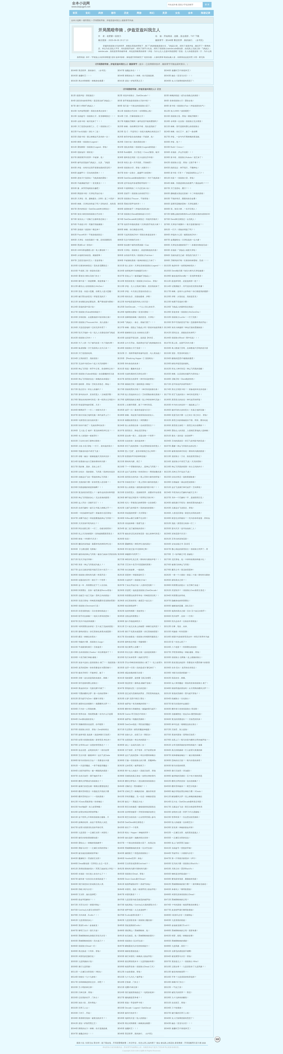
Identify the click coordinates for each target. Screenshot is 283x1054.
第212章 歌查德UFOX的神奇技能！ (132, 456)
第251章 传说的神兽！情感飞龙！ (131, 523)
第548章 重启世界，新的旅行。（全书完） (89, 70)
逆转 (113, 57)
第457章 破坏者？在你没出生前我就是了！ (89, 879)
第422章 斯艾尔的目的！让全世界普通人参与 (136, 817)
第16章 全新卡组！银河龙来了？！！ (86, 121)
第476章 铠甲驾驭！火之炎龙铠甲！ (132, 910)
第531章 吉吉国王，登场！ (175, 1003)
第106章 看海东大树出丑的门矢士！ (86, 276)
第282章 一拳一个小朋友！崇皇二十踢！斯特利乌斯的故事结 (187, 575)
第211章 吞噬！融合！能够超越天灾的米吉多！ (91, 456)
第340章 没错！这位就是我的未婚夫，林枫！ (90, 678)
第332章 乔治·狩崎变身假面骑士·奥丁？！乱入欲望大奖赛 (140, 663)
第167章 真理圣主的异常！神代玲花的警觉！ (136, 379)
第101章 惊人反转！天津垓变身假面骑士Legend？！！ (140, 265)
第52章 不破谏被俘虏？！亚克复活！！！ (88, 183)
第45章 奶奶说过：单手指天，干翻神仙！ (181, 168)
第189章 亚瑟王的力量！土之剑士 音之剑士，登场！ (186, 415)
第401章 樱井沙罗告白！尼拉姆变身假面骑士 (136, 781)
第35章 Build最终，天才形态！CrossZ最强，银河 (138, 152)
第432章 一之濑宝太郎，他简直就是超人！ (182, 832)
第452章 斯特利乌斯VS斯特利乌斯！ (133, 869)
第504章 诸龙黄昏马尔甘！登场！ (178, 956)
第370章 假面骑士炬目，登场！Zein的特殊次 (90, 729)
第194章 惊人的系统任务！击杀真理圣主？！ (136, 425)
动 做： (159, 36)
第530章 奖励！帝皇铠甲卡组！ (130, 1003)
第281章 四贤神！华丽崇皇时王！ (131, 575)
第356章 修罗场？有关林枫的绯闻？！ (133, 704)
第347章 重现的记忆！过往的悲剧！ (132, 688)
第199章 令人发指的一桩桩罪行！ (85, 436)
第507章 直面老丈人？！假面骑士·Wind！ (181, 961)
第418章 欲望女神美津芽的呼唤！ (85, 812)
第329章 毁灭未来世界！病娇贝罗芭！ (133, 657)
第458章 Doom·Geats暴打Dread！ (132, 879)
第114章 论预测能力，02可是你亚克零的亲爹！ (184, 286)
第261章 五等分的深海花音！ (176, 539)
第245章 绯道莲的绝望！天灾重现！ (132, 513)
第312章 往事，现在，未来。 (176, 626)
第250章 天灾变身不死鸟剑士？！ (85, 523)
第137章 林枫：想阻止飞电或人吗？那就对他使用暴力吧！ (140, 328)
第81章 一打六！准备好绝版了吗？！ (179, 229)
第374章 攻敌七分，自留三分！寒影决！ (134, 735)
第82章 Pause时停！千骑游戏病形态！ (87, 235)
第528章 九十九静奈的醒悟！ (176, 997)
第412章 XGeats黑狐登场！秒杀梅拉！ (87, 802)
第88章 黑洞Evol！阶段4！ (82, 245)
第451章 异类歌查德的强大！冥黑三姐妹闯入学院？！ (94, 869)
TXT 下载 (195, 36)
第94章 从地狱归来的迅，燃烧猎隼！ (86, 255)
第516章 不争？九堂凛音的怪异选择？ (180, 977)
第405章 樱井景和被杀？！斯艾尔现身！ (181, 786)
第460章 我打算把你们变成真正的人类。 (88, 884)
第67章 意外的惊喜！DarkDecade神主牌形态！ (91, 209)
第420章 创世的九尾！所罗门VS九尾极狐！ (182, 812)
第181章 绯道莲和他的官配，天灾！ (86, 405)
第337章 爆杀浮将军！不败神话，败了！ (88, 673)
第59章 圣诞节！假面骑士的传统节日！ (134, 193)
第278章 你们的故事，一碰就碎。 (131, 570)
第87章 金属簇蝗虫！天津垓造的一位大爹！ (182, 240)
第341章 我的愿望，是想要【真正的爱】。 (135, 678)
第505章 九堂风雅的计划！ (82, 961)
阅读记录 (205, 13)
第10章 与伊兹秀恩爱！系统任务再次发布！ (89, 111)
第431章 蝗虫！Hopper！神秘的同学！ (133, 832)
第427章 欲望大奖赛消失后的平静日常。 (88, 827)
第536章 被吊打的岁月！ (127, 1013)
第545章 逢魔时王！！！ (81, 76)
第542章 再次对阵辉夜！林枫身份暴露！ (88, 81)
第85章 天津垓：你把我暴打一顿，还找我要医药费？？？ (91, 240)
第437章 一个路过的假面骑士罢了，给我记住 (136, 843)
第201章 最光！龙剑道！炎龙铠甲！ (179, 436)
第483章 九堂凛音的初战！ (175, 920)
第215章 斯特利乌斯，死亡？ (129, 461)
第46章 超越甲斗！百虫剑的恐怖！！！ (87, 173)
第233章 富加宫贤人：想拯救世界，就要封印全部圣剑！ (139, 493)
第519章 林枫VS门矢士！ (175, 982)
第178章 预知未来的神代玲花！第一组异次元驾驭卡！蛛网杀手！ (94, 400)
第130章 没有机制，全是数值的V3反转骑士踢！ (91, 317)
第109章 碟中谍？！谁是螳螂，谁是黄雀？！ (90, 281)
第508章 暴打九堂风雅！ (81, 966)
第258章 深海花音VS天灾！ (176, 534)
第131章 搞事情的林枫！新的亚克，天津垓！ (136, 317)
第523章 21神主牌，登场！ (82, 992)
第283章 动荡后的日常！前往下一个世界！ (89, 580)
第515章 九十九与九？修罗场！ (130, 977)
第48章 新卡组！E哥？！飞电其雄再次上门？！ (184, 173)
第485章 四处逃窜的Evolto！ (129, 925)
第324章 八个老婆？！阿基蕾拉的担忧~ (181, 647)
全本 (190, 13)
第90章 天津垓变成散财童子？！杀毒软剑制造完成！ (186, 245)
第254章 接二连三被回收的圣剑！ (131, 528)
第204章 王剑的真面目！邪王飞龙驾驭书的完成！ (185, 441)
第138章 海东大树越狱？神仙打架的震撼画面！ (184, 327)
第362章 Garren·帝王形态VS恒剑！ (132, 714)
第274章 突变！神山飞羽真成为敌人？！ (88, 564)
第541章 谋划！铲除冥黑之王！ (130, 81)
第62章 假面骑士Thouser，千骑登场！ (133, 198)
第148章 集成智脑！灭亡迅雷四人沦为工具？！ (91, 348)
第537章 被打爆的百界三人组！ (177, 1013)
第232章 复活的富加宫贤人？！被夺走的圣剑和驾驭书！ (93, 493)
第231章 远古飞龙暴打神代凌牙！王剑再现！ (183, 487)
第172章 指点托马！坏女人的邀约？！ (87, 389)
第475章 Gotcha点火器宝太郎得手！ (86, 910)
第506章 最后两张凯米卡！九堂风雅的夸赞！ (136, 961)
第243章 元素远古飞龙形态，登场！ (179, 508)
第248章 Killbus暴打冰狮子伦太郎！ (132, 518)
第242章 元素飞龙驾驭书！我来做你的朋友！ (136, 508)
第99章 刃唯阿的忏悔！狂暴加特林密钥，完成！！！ (186, 260)
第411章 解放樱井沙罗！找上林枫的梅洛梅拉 (183, 796)
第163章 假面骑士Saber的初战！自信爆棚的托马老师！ (92, 374)
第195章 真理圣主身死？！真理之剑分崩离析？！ (185, 425)
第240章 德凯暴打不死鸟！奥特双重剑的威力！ (184, 503)
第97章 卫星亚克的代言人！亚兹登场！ (87, 260)
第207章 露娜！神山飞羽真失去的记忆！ (181, 446)
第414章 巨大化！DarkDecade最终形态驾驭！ (183, 802)
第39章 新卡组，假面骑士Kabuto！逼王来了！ (183, 157)
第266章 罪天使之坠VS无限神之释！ (133, 549)
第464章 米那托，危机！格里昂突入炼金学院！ (137, 889)
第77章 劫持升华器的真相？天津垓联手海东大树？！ (139, 224)
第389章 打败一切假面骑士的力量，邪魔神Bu (136, 760)
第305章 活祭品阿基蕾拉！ (128, 616)
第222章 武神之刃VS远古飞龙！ (177, 472)
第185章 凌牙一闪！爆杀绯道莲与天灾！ (134, 410)
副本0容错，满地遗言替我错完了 (130, 57)
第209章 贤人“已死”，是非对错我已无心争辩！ (137, 451)
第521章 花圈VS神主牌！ (128, 987)
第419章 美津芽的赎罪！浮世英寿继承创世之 (136, 812)
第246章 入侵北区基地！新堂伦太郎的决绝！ (183, 513)
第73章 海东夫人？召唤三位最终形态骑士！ (89, 219)
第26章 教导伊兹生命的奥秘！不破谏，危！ (136, 137)
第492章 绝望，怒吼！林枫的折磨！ (179, 936)
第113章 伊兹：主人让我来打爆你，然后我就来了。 (139, 286)
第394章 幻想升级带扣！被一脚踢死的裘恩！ (90, 771)
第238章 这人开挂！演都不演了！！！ (87, 503)
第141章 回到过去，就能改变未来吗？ (180, 333)
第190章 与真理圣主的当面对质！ (85, 420)
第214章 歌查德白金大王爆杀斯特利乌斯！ (89, 461)
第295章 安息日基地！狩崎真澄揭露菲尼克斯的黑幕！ (94, 601)
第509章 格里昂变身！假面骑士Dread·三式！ (136, 966)
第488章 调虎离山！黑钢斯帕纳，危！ (133, 930)
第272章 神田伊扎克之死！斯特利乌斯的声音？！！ (139, 559)
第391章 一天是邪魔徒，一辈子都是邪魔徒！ (90, 765)
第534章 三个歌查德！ (173, 1008)
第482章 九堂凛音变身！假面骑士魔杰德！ (135, 920)
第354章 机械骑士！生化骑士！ (177, 698)
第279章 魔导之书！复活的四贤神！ (179, 570)
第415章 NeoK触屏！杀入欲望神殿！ (86, 807)
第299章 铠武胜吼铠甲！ (127, 606)
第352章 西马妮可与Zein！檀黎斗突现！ (88, 698)
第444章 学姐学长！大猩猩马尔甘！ (179, 853)
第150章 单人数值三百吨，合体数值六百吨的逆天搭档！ (186, 349)
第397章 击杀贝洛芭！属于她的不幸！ (87, 776)
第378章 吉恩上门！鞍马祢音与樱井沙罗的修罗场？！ (187, 740)
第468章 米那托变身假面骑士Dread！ (180, 894)
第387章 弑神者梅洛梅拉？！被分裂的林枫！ (183, 755)
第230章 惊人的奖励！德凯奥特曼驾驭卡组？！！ (138, 487)
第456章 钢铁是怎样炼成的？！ (177, 874)
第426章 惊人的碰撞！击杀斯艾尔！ (179, 822)
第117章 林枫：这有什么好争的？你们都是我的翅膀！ (187, 291)
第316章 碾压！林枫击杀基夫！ (84, 637)
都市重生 (87, 20)
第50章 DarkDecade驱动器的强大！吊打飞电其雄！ (139, 178)
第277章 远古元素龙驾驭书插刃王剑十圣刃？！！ (92, 570)
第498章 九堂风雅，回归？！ (176, 946)
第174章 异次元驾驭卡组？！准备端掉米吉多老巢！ (186, 389)
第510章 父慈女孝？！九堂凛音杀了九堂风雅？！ (185, 966)
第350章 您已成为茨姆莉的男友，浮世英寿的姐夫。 (139, 693)
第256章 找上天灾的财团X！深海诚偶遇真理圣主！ (92, 534)
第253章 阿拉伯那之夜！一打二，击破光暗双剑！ (92, 528)
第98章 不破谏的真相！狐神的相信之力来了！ (137, 260)
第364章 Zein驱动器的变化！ (83, 719)
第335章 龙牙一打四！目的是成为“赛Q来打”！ (136, 668)
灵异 (164, 13)
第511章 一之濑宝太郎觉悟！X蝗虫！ (87, 972)
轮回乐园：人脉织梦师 (153, 57)
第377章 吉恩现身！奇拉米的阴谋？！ (133, 740)
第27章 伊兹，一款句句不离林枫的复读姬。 (182, 137)
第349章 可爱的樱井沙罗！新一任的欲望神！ (90, 693)
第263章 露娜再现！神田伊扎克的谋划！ (134, 544)
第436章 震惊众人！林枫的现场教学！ (87, 843)
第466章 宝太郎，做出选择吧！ (84, 894)
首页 (75, 13)
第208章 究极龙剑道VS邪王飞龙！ (85, 451)
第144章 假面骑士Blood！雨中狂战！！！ (181, 338)
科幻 (152, 13)
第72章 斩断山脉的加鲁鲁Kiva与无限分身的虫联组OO (187, 214)
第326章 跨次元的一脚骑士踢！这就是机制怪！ (137, 652)
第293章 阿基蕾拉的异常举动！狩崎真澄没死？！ (138, 595)
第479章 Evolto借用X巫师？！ (130, 915)
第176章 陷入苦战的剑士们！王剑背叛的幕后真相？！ (140, 394)
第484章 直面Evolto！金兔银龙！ (85, 925)
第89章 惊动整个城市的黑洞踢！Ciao (133, 245)
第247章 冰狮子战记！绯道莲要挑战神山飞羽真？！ (93, 518)
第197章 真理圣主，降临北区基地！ (132, 430)
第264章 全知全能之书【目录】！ (178, 544)
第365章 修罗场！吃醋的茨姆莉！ (131, 719)
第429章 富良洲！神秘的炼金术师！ (179, 827)
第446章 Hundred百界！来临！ (130, 858)
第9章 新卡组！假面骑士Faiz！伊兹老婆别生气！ (185, 106)
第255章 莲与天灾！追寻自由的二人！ (180, 528)
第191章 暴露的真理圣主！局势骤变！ (133, 420)
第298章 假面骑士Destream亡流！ (85, 606)
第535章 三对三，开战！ (81, 1013)
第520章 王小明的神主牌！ (82, 987)
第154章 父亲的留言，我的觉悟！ (85, 358)
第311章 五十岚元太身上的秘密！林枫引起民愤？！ (139, 626)
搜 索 (207, 4)
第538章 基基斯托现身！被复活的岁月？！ (89, 1018)
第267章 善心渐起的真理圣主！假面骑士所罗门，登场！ (186, 550)
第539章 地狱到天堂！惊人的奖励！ (132, 1018)
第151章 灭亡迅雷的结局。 (82, 353)
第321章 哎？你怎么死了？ (175, 642)
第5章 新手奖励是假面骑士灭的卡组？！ (134, 101)
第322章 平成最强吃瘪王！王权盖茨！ (87, 647)
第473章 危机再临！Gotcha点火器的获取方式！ (137, 905)
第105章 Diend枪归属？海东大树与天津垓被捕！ (184, 271)
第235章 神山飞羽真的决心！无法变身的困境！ (91, 497)
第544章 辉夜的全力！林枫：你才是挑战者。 (136, 76)
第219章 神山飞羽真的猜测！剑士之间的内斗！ (184, 467)
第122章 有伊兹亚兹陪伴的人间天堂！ (133, 302)
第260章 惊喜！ (124, 539)
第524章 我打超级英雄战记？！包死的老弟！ (136, 992)
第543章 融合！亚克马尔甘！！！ (178, 76)
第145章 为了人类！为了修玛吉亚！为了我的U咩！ (92, 343)
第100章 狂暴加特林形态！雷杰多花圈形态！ (90, 265)
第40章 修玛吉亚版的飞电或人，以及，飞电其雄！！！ (90, 163)
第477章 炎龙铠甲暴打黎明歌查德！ (179, 910)
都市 (113, 13)
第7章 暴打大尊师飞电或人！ (83, 106)
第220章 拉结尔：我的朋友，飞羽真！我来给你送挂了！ (93, 472)
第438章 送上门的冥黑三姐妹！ (177, 843)
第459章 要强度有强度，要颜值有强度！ (181, 879)
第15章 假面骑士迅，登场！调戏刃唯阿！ (181, 116)
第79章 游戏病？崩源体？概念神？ (85, 229)
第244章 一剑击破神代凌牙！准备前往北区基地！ (92, 513)
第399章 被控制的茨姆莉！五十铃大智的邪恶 (183, 776)
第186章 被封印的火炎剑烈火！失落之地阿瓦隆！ (185, 410)
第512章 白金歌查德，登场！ (129, 972)
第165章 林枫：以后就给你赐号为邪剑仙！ (182, 374)
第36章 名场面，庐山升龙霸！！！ (179, 152)
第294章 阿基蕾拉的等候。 (175, 595)
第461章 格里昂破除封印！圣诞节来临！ (134, 884)
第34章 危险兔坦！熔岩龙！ (83, 152)
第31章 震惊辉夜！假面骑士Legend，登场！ (89, 147)
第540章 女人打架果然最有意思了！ (179, 81)
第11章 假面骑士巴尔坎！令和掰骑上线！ (135, 111)
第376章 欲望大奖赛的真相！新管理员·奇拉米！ (91, 740)
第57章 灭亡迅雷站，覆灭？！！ (178, 188)
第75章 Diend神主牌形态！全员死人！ (180, 219)
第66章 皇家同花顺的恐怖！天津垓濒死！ (181, 204)
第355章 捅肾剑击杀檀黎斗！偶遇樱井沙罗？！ (91, 704)
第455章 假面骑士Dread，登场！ (131, 874)
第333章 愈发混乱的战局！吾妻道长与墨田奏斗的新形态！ (187, 663)
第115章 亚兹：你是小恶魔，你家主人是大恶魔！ (92, 291)
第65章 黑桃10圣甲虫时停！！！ (131, 204)
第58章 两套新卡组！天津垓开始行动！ (87, 193)
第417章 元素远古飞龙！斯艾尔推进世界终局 (183, 807)
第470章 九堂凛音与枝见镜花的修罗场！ (134, 899)
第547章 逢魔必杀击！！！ (128, 70)
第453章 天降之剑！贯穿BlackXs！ (179, 869)
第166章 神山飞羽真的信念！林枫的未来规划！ (91, 379)
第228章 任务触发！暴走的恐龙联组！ (180, 482)
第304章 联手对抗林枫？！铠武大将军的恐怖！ (91, 616)
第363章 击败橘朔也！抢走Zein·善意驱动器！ (183, 714)
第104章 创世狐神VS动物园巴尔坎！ (133, 271)
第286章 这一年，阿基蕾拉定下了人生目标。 (90, 585)
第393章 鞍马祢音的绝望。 (175, 765)
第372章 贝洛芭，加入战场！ (176, 729)
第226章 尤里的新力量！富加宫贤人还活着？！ (91, 482)
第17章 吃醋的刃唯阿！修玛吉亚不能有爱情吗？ (137, 121)
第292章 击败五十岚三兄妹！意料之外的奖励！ (91, 595)
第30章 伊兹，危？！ (173, 142)
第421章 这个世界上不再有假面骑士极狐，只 (90, 817)
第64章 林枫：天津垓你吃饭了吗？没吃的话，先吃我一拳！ (93, 204)
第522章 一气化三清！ (173, 987)
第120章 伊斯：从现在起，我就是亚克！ (181, 296)
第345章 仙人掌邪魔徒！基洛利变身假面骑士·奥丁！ (186, 683)
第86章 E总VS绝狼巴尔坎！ (129, 240)
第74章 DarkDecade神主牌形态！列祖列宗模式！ (138, 219)
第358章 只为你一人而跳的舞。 (84, 709)
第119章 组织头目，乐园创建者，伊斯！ (134, 296)
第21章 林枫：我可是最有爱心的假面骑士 (181, 126)
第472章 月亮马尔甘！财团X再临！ (86, 905)
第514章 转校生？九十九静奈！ (84, 977)
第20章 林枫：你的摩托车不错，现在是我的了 (137, 126)
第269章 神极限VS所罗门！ (129, 554)
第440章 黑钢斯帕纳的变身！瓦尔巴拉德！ (135, 848)
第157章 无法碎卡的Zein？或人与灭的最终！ (90, 363)
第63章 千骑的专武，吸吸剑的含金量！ (180, 198)
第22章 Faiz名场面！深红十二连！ (85, 131)
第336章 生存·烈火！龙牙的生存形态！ (180, 668)
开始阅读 (168, 36)
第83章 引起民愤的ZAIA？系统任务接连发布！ (137, 235)
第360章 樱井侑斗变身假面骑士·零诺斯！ (181, 709)
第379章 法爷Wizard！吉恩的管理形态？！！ (90, 745)
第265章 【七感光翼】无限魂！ (84, 549)
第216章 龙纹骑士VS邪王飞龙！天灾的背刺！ (183, 461)
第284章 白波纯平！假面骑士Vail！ (132, 580)
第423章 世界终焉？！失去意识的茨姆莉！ (182, 817)
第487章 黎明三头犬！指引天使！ (85, 930)
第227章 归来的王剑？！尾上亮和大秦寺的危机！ (138, 482)
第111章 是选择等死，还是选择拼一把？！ (182, 281)
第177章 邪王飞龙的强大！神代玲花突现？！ (183, 394)
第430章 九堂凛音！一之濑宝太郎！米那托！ (90, 832)
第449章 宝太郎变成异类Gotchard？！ (133, 863)
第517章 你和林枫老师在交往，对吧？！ (88, 982)
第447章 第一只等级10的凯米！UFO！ (180, 858)
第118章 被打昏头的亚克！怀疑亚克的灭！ (89, 296)
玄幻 (87, 13)
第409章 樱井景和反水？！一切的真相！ (88, 796)
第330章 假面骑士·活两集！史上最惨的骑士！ (183, 657)
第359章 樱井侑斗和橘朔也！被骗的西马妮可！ (137, 709)
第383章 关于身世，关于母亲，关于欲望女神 (136, 750)
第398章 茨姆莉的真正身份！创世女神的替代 (136, 776)
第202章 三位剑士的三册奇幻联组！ (86, 441)
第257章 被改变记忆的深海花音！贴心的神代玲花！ (139, 534)
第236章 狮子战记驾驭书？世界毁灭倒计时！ (136, 497)
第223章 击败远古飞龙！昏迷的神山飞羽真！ (90, 477)
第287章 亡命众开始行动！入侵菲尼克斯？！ (136, 585)
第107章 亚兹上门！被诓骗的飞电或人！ (134, 276)
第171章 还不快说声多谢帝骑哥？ (178, 384)
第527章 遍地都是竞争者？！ (129, 997)
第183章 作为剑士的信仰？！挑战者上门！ (182, 405)
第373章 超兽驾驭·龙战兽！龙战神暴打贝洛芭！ (91, 735)
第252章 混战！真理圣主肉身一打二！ (180, 523)
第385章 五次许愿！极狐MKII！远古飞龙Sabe (90, 755)
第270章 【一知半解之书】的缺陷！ (179, 554)
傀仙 (158, 1043)
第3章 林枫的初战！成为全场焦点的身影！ (182, 95)
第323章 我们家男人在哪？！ (129, 647)
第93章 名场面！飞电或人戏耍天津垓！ (180, 250)
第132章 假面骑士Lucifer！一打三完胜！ (181, 317)
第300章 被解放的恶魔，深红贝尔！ (179, 606)
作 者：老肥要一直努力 (109, 36)
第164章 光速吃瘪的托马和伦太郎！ (132, 374)
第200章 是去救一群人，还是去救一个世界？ (136, 436)
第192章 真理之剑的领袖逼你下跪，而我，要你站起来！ (186, 421)
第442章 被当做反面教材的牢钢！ (85, 853)
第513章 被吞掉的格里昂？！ (176, 972)
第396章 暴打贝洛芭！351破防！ (178, 771)
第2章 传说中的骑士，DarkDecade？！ (134, 95)
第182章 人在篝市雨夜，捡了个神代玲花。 (135, 405)
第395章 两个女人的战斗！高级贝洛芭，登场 (136, 771)
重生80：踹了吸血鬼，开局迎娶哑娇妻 (110, 1043)
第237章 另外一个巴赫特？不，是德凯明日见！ (184, 497)
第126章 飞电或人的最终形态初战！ (179, 307)
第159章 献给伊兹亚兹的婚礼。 (177, 363)
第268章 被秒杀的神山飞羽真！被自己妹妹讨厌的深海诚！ (94, 555)
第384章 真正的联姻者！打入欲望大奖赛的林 (183, 750)
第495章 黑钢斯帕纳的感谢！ (176, 941)
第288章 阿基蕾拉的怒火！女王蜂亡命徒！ (182, 585)
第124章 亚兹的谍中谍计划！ (83, 307)
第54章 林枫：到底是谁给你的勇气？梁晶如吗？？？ (186, 183)
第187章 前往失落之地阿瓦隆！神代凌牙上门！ (91, 415)
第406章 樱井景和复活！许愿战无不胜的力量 (90, 791)
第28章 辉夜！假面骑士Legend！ (85, 142)
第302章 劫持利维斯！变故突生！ (131, 611)
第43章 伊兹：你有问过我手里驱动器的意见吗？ (91, 168)
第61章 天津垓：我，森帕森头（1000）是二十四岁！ (93, 198)
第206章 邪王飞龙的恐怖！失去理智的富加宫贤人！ (139, 446)
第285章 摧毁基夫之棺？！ (175, 580)
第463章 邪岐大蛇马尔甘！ (82, 889)
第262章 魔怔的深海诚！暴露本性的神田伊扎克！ (92, 544)
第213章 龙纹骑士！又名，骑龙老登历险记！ (183, 456)
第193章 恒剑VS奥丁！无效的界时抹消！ (88, 425)
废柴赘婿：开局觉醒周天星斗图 (188, 1043)
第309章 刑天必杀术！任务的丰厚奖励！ (181, 621)
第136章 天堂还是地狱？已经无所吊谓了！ (89, 327)
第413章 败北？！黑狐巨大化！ (130, 802)
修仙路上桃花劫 (167, 1043)
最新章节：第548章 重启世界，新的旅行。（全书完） (180, 40)
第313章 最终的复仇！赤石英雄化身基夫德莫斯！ (92, 631)
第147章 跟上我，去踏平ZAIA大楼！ (179, 343)
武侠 (100, 13)
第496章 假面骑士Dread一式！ (84, 946)
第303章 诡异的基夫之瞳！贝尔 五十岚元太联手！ (185, 611)
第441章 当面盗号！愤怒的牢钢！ (178, 848)
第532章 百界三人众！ (80, 1008)
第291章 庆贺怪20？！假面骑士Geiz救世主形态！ (185, 590)
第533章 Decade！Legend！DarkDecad (134, 1008)
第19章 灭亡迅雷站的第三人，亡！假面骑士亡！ (91, 126)
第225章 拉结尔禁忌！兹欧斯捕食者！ (180, 477)
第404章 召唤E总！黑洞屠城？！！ (132, 786)
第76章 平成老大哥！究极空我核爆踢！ (87, 224)
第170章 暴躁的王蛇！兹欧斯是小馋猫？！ (135, 384)
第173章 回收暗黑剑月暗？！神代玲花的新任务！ (138, 389)
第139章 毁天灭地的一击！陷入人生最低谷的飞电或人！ (93, 333)
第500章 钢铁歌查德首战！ (128, 951)
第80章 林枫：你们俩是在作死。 (131, 229)
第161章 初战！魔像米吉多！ (129, 369)
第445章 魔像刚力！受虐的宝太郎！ (86, 858)
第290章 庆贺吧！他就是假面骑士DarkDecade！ (137, 590)
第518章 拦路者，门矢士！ (128, 982)
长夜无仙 (89, 1043)
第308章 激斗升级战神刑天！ (129, 621)
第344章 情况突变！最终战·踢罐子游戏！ (134, 683)
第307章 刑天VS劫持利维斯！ (83, 621)
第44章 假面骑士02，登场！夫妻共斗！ (134, 168)
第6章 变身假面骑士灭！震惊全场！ (179, 101)
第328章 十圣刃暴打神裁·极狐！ (84, 657)
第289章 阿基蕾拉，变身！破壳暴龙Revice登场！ (92, 590)
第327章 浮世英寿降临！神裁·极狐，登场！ (182, 652)
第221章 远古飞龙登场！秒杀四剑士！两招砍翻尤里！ (140, 472)
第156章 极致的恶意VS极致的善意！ (179, 358)
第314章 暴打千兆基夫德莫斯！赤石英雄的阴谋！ (138, 631)
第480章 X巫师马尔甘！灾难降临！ (179, 915)
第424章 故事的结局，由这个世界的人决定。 (90, 822)
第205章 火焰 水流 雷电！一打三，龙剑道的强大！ (92, 446)
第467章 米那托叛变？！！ (128, 894)
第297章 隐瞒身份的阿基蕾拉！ (177, 601)
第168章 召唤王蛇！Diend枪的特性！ (180, 379)
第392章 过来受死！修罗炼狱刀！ (131, 765)
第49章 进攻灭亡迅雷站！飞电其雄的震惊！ (89, 178)
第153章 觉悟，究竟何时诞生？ (177, 353)
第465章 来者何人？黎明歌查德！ (178, 889)
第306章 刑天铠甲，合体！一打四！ (179, 616)
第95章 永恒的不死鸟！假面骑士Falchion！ (135, 255)
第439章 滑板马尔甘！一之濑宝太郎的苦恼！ (90, 848)
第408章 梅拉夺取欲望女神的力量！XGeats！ (183, 791)
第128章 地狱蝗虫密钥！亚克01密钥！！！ (135, 312)
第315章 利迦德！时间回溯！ (176, 631)
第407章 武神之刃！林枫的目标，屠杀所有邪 (136, 791)
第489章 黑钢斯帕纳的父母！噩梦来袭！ (181, 930)
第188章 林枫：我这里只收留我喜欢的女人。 (136, 415)
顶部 (217, 1039)
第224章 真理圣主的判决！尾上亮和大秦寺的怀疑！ (139, 477)
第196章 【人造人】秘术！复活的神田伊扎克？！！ (93, 430)
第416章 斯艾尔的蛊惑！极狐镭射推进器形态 (136, 807)
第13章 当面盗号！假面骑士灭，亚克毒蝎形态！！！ (93, 116)
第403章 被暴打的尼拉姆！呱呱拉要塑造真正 (90, 786)
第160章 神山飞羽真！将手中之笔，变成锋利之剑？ (93, 369)
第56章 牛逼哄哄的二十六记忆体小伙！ (134, 188)
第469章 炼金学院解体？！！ (83, 899)
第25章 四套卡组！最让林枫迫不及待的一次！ (90, 137)
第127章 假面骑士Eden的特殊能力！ (86, 312)
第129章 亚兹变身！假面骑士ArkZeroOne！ (182, 312)
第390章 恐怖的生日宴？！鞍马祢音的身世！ (183, 760)
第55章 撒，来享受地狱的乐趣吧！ (85, 188)
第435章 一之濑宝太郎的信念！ (177, 838)
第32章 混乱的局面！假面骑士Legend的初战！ (137, 147)
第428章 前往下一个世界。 (128, 827)
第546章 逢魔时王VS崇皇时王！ (177, 70)
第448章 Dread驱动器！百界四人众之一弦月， (90, 863)
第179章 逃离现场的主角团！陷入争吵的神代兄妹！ (139, 400)
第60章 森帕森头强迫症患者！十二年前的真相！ (184, 193)
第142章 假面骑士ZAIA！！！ (83, 338)
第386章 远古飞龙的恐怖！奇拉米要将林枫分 (136, 755)
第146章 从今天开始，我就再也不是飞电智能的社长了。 (139, 343)
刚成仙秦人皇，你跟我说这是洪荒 (178, 57)
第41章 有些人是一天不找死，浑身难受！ (135, 162)
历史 (126, 13)
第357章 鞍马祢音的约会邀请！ (177, 704)
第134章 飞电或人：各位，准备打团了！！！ (136, 322)
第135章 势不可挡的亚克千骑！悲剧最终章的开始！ (186, 322)
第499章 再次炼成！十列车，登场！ (86, 951)
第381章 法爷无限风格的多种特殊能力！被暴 (183, 745)
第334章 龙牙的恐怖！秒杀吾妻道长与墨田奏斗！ (92, 668)
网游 (139, 13)
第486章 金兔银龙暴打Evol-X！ (177, 925)
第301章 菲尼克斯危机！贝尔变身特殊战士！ (90, 611)
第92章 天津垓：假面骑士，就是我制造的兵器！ (137, 250)
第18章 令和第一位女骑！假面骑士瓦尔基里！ (183, 121)
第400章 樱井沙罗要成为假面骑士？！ (87, 781)
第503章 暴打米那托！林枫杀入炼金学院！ (135, 956)
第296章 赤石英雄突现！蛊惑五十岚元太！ (135, 601)
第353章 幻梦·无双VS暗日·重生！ (131, 698)
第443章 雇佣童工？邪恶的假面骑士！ (133, 853)
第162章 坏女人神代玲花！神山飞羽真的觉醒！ (184, 369)
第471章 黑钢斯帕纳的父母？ (176, 899)
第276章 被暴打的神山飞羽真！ (177, 564)
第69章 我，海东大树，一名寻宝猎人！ (180, 209)
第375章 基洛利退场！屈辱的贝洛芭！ (180, 735)
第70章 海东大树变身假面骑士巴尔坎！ (87, 214)
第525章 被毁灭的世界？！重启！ (178, 992)
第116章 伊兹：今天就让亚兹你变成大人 (134, 291)
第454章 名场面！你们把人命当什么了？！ (89, 874)
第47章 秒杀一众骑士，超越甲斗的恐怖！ (135, 173)
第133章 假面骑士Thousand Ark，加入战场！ (90, 322)
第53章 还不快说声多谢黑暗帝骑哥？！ (134, 183)
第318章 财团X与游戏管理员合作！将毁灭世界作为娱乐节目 (186, 637)
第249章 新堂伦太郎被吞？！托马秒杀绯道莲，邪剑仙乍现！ (187, 519)
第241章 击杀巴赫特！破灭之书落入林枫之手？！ (92, 508)
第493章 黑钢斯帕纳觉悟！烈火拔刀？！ (88, 941)
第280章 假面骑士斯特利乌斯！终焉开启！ (89, 575)
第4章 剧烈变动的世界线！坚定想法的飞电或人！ (92, 101)
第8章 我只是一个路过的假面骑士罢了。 (134, 106)
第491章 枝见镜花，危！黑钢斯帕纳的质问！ (136, 936)
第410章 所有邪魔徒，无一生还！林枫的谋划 (136, 796)
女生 (177, 13)
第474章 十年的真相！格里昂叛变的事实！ (182, 905)
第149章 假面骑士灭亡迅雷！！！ (131, 348)
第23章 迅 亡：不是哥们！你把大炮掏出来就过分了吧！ (139, 132)
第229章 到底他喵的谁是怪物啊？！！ (87, 487)
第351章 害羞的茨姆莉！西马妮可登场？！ (182, 693)
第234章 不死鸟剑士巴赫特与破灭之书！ (181, 492)
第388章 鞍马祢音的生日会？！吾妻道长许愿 (90, 760)
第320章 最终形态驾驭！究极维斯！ (132, 642)
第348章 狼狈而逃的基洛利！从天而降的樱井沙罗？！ (187, 688)
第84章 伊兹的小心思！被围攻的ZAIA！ (181, 235)
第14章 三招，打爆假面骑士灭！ (131, 116)
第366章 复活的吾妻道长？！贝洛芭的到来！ (183, 719)
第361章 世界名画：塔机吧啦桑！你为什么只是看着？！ (92, 715)
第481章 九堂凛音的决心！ (82, 920)
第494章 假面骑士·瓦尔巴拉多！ (131, 941)
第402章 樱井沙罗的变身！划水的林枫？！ (182, 781)
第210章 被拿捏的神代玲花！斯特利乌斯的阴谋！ (185, 451)
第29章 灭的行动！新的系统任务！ (132, 142)
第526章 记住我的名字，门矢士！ (85, 997)
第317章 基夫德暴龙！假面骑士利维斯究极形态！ (138, 637)
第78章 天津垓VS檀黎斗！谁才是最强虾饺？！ (184, 224)
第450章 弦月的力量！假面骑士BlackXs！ (182, 863)
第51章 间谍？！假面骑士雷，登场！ (179, 178)
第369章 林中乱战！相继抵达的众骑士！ (181, 724)
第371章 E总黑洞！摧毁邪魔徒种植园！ (134, 729)
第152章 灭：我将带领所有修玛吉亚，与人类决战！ (139, 353)
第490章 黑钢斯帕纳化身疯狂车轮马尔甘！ (89, 936)
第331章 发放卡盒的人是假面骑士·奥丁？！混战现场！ (94, 662)
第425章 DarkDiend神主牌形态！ (131, 822)
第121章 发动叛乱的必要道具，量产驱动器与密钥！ (93, 302)
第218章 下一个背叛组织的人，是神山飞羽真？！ (138, 467)
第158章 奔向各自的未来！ (128, 363)
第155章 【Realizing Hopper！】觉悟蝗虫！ (136, 358)
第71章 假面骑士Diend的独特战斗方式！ (134, 214)
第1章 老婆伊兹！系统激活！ (83, 95)
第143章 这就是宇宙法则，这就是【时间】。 (136, 338)
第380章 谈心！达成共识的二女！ (131, 745)
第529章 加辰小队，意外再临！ (84, 1003)
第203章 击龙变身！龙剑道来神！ (131, 441)
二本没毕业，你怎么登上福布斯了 (141, 1043)
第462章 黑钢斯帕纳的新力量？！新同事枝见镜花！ (186, 884)
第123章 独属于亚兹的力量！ (176, 302)
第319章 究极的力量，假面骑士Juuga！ (88, 642)
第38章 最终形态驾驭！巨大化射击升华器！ (136, 157)
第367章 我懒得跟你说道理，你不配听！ (88, 724)
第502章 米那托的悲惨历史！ (83, 956)
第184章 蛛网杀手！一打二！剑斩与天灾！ (89, 410)
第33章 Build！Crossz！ (174, 147)
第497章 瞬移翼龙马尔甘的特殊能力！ (133, 946)
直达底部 (184, 36)
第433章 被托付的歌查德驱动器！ (85, 838)
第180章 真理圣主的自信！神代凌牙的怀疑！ (183, 400)
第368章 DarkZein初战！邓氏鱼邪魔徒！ (134, 724)
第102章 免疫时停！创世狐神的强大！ (180, 265)
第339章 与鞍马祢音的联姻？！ (177, 673)
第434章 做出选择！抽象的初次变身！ (133, 838)
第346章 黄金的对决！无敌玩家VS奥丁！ (88, 688)
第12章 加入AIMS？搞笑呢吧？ (177, 111)
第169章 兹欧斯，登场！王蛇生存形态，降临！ (91, 384)
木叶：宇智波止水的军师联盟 (98, 57)
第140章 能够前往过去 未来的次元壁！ (133, 333)
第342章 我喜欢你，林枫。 (175, 678)
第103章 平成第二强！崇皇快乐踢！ (86, 271)
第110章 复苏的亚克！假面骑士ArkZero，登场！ (138, 281)
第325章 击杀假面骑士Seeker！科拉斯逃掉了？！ (92, 652)
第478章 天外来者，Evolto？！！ (85, 915)
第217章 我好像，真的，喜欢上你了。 (87, 467)
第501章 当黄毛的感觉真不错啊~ (178, 951)
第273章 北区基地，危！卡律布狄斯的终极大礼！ (185, 559)
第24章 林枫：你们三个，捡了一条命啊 (180, 131)
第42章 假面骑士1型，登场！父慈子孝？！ (182, 162)
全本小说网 (76, 20)
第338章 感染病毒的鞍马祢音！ (130, 673)
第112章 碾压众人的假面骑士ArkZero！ (87, 286)
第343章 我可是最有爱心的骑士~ (85, 683)
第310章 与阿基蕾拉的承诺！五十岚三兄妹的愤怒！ (93, 626)
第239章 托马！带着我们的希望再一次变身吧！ (137, 503)
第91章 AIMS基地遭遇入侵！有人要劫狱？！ (90, 250)
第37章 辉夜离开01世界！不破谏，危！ (87, 157)
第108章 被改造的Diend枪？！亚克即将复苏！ (183, 276)
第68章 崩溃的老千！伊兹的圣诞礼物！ (134, 209)
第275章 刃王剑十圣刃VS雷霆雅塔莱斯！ (135, 564)
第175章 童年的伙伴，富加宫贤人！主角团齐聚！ (92, 394)
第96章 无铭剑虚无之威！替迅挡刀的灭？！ (182, 255)
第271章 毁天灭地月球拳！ (82, 559)
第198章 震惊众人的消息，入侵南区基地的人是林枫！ (187, 430)
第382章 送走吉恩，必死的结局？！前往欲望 (90, 750)
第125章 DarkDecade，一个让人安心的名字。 (137, 307)
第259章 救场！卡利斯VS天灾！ (84, 539)
